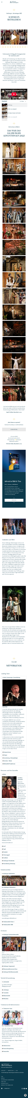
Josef (4, 846)
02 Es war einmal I (12, 109)
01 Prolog (10, 105)
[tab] (14, 105)
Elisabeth (5, 852)
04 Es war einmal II (12, 117)
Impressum (11, 1070)
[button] (2, 2)
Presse (3, 1078)
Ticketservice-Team (7, 1008)
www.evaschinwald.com (7, 842)
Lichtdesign (6, 990)
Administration (6, 1045)
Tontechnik (5, 992)
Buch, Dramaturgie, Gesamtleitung (12, 677)
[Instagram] (22, 1088)
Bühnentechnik (6, 995)
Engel (4, 849)
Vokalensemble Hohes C (8, 921)
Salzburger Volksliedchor (9, 873)
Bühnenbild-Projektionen (9, 763)
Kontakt (3, 1070)
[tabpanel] (14, 94)
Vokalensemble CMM (8, 924)
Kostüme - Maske (8, 760)
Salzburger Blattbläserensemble (10, 972)
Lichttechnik (6, 982)
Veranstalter (6, 1051)
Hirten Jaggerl (6, 855)
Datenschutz (4, 1083)
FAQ (2, 1076)
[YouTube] (26, 1088)
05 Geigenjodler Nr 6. (13, 121)
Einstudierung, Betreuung (9, 863)
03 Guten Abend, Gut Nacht (14, 113)
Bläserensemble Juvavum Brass (10, 969)
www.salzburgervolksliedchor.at (9, 918)
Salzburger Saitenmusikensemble (11, 934)
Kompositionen (7, 752)
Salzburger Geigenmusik (9, 966)
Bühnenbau (5, 998)
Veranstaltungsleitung (8, 1048)
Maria (4, 774)
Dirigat (5, 755)
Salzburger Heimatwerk (7, 1079)
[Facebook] (24, 1088)
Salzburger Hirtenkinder (8, 860)
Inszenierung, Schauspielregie (11, 758)
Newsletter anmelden (7, 1085)
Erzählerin (5, 857)
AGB (17, 1070)
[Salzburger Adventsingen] (14, 2)
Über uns (3, 1081)
